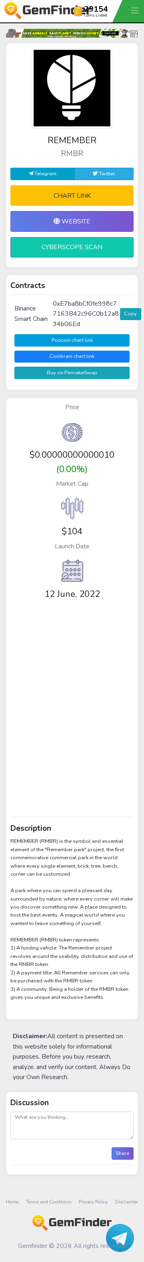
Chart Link (72, 195)
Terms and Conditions (49, 1202)
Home (12, 1202)
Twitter (106, 173)
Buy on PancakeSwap (72, 372)
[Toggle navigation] (135, 10)
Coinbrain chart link (72, 356)
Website (75, 221)
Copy (130, 313)
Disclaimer (126, 1202)
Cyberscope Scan (72, 247)
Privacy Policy (93, 1202)
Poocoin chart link (72, 340)
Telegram (44, 173)
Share (122, 1153)
